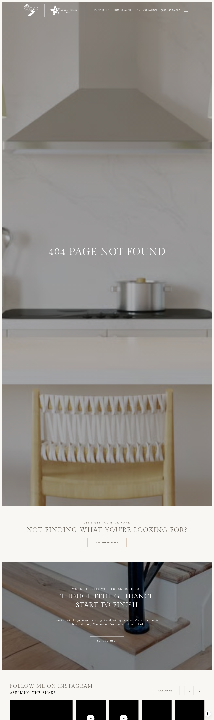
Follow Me (164, 690)
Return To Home (107, 542)
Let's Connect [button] (107, 640)
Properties (102, 10)
